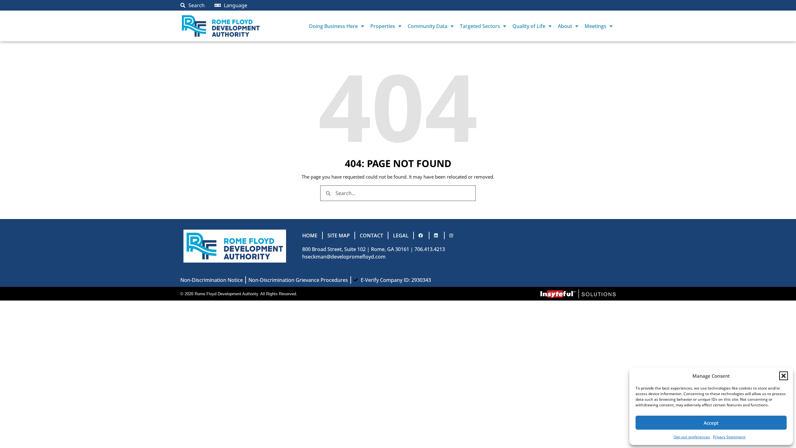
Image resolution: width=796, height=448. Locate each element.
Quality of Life (528, 26)
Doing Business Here (333, 26)
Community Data (427, 26)
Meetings (595, 26)
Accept (711, 423)
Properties (382, 26)
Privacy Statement (729, 437)
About (565, 26)
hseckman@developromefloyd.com (344, 256)
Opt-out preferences (691, 437)
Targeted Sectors (480, 26)
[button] (783, 376)
